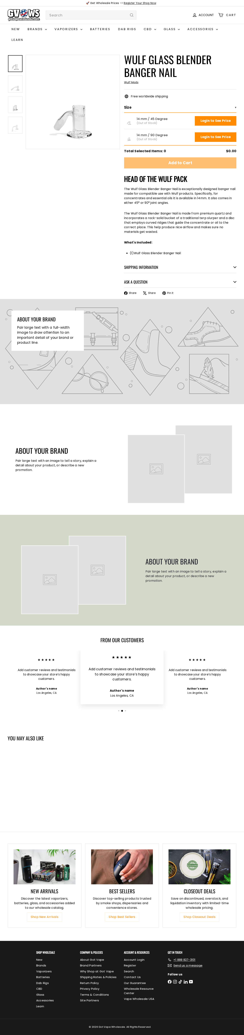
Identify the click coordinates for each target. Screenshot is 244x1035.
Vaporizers (67, 29)
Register (130, 965)
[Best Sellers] (122, 866)
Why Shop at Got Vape (97, 971)
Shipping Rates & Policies (98, 977)
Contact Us (132, 977)
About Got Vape (92, 960)
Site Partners (89, 1000)
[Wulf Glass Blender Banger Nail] (27, 779)
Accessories (201, 29)
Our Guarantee (135, 983)
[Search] (131, 15)
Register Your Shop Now (140, 3)
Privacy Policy (89, 989)
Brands (35, 29)
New (15, 29)
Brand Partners (91, 965)
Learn (17, 40)
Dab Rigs (127, 29)
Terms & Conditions (94, 995)
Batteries (100, 29)
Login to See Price (216, 120)
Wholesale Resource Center (139, 991)
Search (129, 971)
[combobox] (91, 15)
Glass (170, 29)
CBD (148, 29)
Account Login (134, 960)
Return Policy (89, 983)
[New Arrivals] (44, 866)
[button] (129, 121)
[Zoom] (73, 102)
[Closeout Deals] (199, 866)
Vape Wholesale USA (139, 999)
